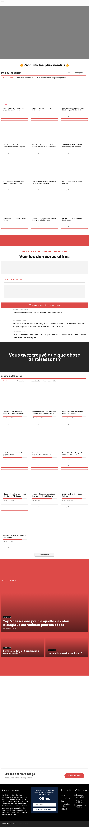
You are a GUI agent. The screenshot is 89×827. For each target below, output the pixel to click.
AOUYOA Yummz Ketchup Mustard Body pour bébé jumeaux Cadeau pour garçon (44, 220)
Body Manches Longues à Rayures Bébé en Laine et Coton (42, 455)
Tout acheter (66, 798)
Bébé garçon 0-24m (19, 320)
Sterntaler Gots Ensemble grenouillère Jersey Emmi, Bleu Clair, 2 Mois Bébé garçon (14, 414)
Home (63, 795)
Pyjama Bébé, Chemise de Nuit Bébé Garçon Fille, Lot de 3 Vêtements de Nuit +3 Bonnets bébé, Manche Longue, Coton (73, 110)
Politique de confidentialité (80, 796)
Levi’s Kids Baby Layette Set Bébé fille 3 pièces (72, 413)
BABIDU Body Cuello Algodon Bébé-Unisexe (72, 219)
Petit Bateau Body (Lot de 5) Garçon (72, 182)
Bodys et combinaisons (20, 309)
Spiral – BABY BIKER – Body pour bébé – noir (43, 109)
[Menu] (2, 3)
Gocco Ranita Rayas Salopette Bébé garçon (14, 536)
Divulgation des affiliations (80, 806)
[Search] (85, 3)
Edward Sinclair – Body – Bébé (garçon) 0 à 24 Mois (73, 454)
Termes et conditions (78, 801)
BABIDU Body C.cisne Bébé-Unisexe (72, 495)
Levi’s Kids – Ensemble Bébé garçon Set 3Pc (13, 454)
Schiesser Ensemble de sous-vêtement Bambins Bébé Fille (37, 312)
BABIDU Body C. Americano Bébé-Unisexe (14, 219)
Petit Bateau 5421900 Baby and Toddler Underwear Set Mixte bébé (44, 414)
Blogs (62, 801)
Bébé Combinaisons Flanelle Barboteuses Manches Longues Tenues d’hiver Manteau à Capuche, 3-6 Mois (14, 147)
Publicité (64, 809)
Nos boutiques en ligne (66, 805)
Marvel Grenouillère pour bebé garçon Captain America (13, 109)
